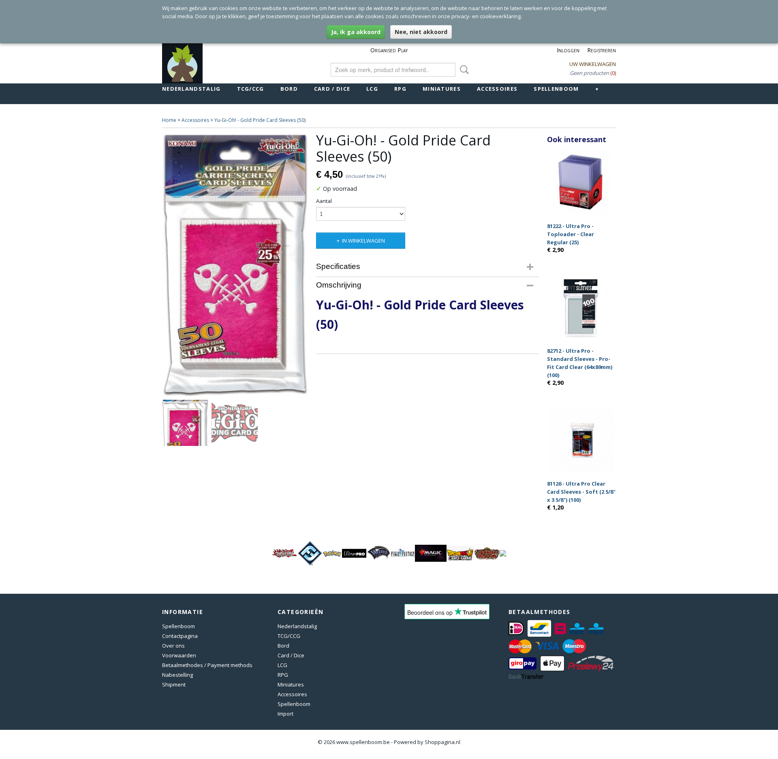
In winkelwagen (363, 240)
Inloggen (568, 50)
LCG (372, 88)
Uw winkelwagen (592, 64)
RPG (400, 88)
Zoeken (463, 70)
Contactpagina (180, 636)
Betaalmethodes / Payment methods (207, 665)
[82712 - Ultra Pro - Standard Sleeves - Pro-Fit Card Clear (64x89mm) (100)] (581, 306)
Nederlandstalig (191, 88)
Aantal (324, 201)
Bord (289, 88)
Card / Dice (332, 88)
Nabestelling (177, 674)
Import (285, 713)
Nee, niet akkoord (421, 32)
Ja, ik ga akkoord (355, 32)
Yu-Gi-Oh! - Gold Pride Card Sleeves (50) (260, 120)
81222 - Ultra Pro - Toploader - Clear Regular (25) (570, 234)
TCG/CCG (250, 88)
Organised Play (389, 50)
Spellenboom (556, 88)
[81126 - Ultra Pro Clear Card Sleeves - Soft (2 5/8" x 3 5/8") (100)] (581, 439)
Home (169, 120)
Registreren (601, 50)
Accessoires (497, 88)
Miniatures (442, 88)
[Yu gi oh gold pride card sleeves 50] (235, 264)
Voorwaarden (179, 655)
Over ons (173, 645)
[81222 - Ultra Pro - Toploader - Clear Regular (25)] (581, 182)
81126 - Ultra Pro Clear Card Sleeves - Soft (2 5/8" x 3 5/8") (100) (581, 491)
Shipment (174, 684)
